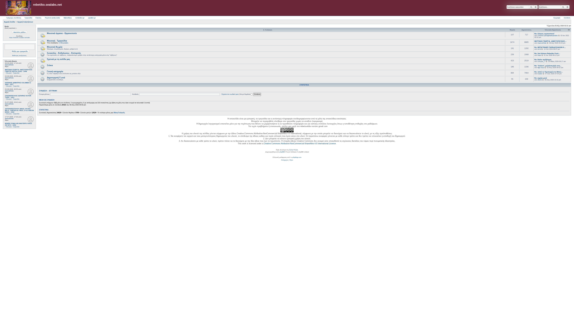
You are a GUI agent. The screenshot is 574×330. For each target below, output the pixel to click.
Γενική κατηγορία (55, 71)
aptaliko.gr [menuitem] (92, 18)
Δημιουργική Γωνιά (56, 78)
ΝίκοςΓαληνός (119, 112)
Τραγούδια (28, 18)
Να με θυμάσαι (245, 94)
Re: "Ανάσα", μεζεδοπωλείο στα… (547, 66)
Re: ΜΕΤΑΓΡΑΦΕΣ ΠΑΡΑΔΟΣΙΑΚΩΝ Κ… (550, 47)
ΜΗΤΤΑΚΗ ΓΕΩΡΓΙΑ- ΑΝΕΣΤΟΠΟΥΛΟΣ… (550, 41)
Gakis (540, 74)
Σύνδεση (43, 91)
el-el (539, 49)
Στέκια (50, 65)
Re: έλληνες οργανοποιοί (544, 34)
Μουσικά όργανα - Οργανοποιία (62, 33)
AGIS (540, 80)
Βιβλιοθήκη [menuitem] (68, 18)
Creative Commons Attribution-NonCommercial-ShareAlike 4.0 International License (300, 143)
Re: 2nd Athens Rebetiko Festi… (547, 53)
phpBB (282, 152)
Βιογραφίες (64, 43)
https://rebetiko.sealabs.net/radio (19, 37)
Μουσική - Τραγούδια (57, 41)
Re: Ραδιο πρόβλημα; (543, 59)
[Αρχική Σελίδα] (18, 8)
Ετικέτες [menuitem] (38, 18)
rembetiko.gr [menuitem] (79, 18)
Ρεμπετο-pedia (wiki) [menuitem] (52, 18)
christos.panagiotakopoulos (548, 35)
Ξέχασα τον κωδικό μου (229, 94)
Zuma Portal (293, 150)
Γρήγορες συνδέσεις (13, 18)
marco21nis (9, 65)
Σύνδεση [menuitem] (567, 18)
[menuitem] (284, 160)
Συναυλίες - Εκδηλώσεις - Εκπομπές (64, 53)
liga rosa (541, 67)
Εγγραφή (53, 91)
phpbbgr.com (296, 157)
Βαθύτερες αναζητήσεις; (19, 55)
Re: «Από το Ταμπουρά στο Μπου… (548, 72)
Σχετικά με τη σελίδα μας (58, 59)
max (539, 55)
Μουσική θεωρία (54, 47)
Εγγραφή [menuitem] (557, 18)
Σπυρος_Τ (541, 61)
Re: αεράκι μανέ (540, 78)
